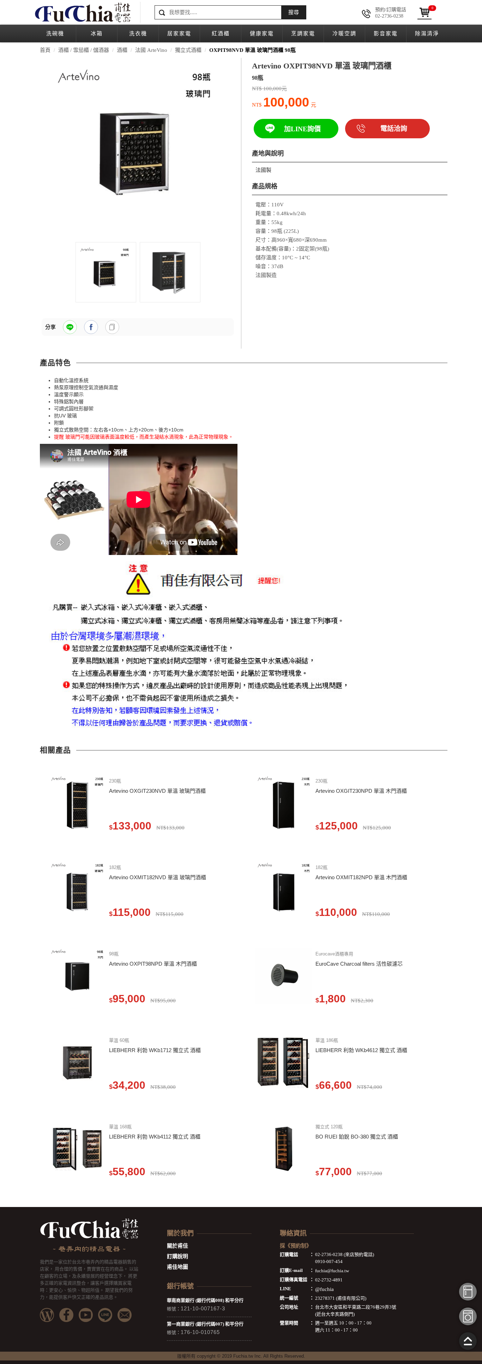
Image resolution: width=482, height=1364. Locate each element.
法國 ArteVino (151, 50)
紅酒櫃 (221, 33)
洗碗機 (55, 33)
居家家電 (179, 33)
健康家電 (262, 33)
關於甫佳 (177, 1246)
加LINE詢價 (302, 129)
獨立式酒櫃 (188, 50)
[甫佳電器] (82, 12)
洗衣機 (138, 33)
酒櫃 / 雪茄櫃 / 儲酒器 (83, 50)
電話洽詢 (393, 128)
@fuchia (324, 1289)
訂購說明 (177, 1256)
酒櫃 (122, 50)
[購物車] (424, 12)
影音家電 (386, 33)
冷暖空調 (344, 33)
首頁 (45, 50)
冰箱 (97, 33)
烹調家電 (303, 33)
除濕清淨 (427, 33)
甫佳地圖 (177, 1267)
